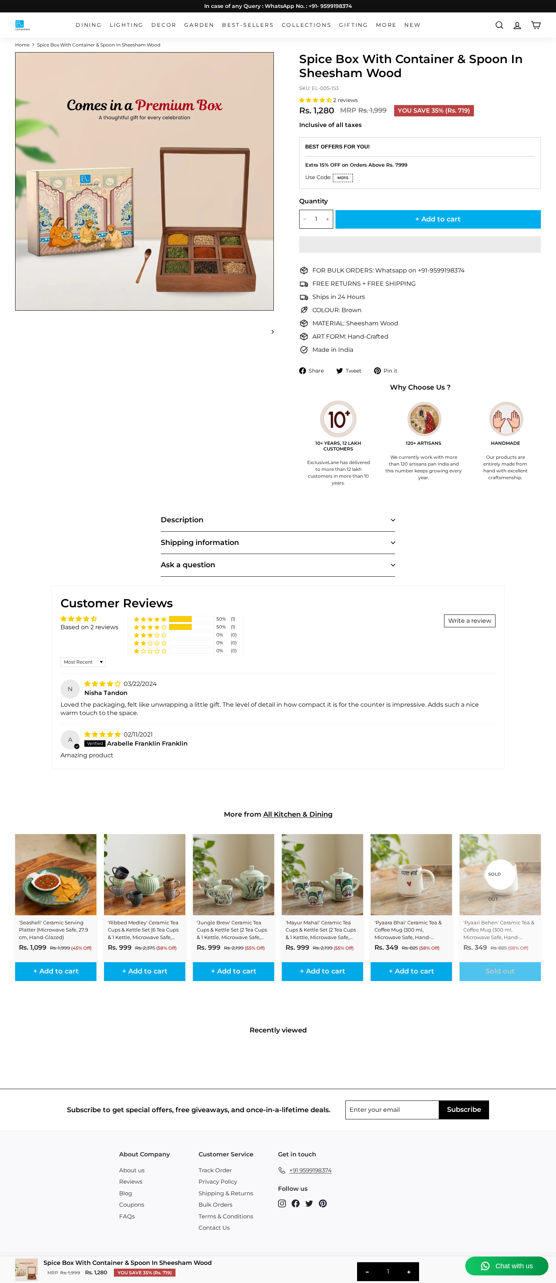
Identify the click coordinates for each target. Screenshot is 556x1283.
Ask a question (188, 564)
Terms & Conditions (226, 1216)
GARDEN (199, 25)
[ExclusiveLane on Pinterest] (323, 1203)
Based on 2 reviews (89, 627)
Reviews (130, 1181)
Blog (125, 1193)
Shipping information (200, 542)
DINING (89, 25)
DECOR (164, 25)
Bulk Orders (215, 1204)
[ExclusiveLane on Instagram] (282, 1203)
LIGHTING (127, 25)
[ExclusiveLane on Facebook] (296, 1203)
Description (182, 519)
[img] (103, 683)
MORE (386, 25)
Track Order (215, 1170)
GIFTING (353, 25)
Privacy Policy (218, 1181)
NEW (412, 25)
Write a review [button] (469, 620)
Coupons (131, 1204)
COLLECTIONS (307, 25)
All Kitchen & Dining (297, 814)
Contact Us (214, 1227)
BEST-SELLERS (248, 25)
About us (131, 1170)
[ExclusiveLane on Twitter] (309, 1203)
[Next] (269, 331)
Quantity (313, 201)
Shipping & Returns (226, 1193)
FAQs (127, 1216)
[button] (316, 100)
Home (22, 45)
